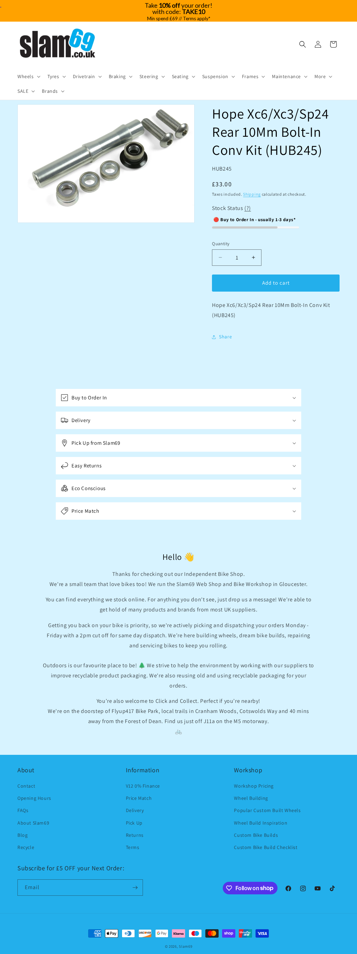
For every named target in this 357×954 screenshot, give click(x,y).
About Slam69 (33, 823)
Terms (132, 847)
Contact (26, 786)
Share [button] (225, 336)
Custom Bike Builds (256, 835)
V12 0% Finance (143, 786)
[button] (28, 76)
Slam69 (185, 946)
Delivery (135, 810)
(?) (247, 208)
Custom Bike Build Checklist (265, 847)
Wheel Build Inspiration (260, 823)
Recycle (25, 847)
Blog (22, 835)
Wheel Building (251, 798)
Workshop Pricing (254, 786)
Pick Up (134, 823)
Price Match (139, 798)
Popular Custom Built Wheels (267, 810)
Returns (135, 835)
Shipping (252, 194)
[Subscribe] (135, 887)
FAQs (22, 810)
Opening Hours (34, 798)
